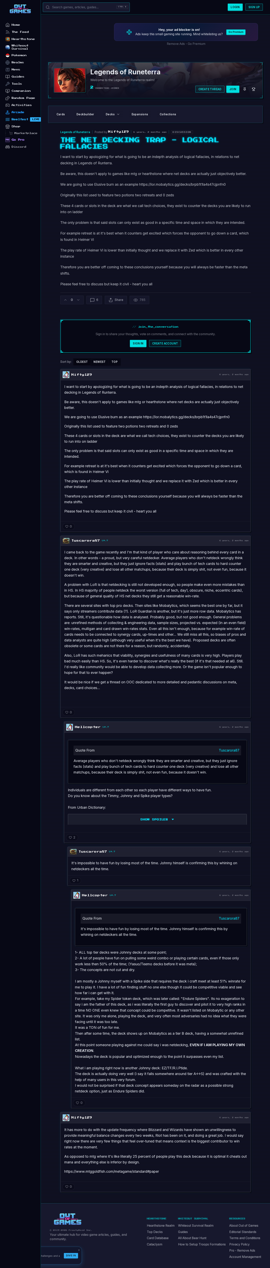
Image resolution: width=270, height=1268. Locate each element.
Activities (22, 105)
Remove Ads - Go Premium (186, 44)
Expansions (140, 114)
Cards (61, 114)
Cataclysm (154, 1244)
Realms (18, 62)
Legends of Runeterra (75, 132)
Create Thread (210, 89)
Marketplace (26, 133)
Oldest (82, 361)
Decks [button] (110, 114)
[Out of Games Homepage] (67, 1219)
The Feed (20, 32)
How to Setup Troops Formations (202, 1244)
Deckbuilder (85, 114)
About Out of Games (243, 1225)
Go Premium (235, 31)
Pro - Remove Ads (242, 1250)
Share (119, 300)
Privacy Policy (239, 1244)
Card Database (158, 1238)
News (16, 69)
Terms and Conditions (244, 1238)
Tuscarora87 (229, 750)
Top (114, 361)
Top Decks (155, 1232)
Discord (19, 147)
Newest (99, 361)
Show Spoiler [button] (154, 819)
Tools (17, 84)
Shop (16, 126)
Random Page (23, 98)
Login (235, 7)
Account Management (245, 1257)
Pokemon (19, 55)
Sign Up (254, 7)
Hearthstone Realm (161, 1225)
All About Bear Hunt (192, 1238)
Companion (21, 91)
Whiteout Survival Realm (195, 1225)
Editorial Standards (242, 1232)
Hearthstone (23, 39)
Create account (165, 343)
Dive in (71, 1255)
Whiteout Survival (20, 47)
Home (16, 25)
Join (232, 89)
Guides (183, 1232)
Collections (168, 114)
